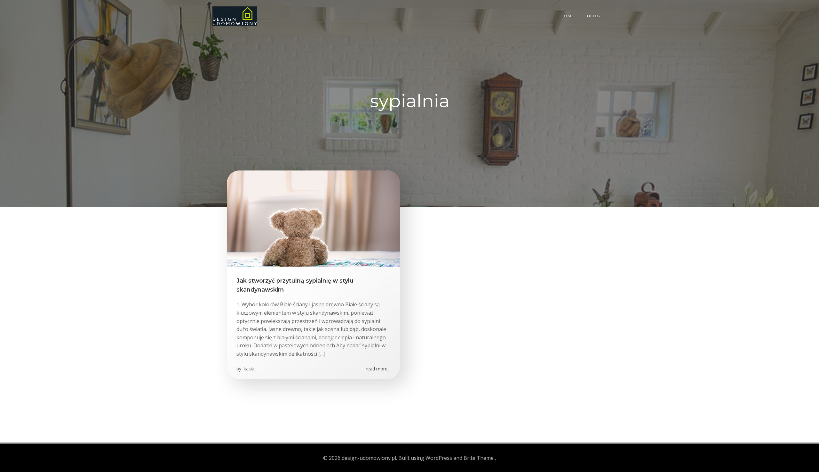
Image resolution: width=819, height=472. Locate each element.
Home (567, 15)
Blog (593, 15)
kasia (248, 369)
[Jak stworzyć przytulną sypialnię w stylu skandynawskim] (313, 217)
